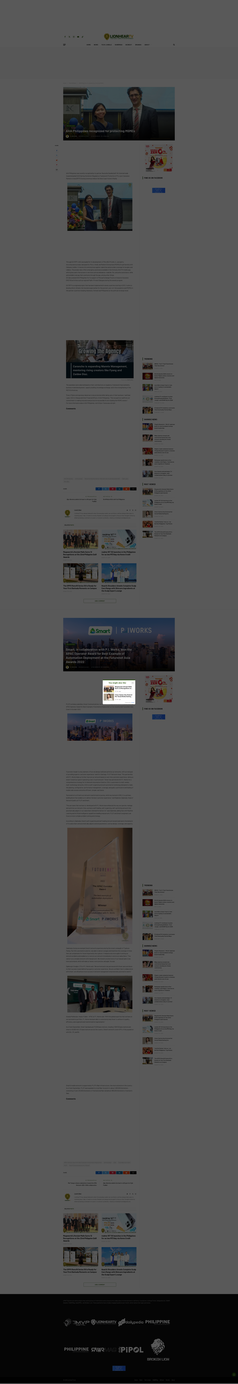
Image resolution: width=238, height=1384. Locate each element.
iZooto (132, 702)
